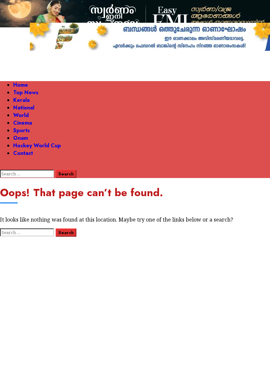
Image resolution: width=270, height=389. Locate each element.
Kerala (21, 100)
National (23, 107)
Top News (26, 92)
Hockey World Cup (37, 145)
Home (20, 85)
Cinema (22, 123)
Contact (23, 153)
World (21, 115)
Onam (20, 138)
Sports (21, 130)
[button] (2, 166)
